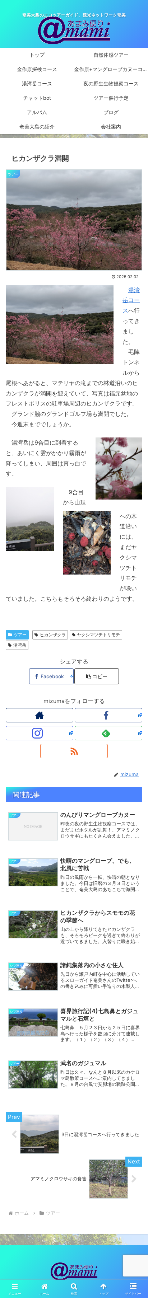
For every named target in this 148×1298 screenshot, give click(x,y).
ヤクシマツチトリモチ (98, 634)
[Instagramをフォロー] (39, 733)
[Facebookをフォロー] (108, 715)
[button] (96, 676)
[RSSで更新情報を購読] (74, 751)
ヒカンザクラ (53, 634)
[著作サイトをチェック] (39, 715)
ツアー (20, 634)
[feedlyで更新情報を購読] (108, 733)
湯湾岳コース (131, 300)
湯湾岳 (19, 645)
